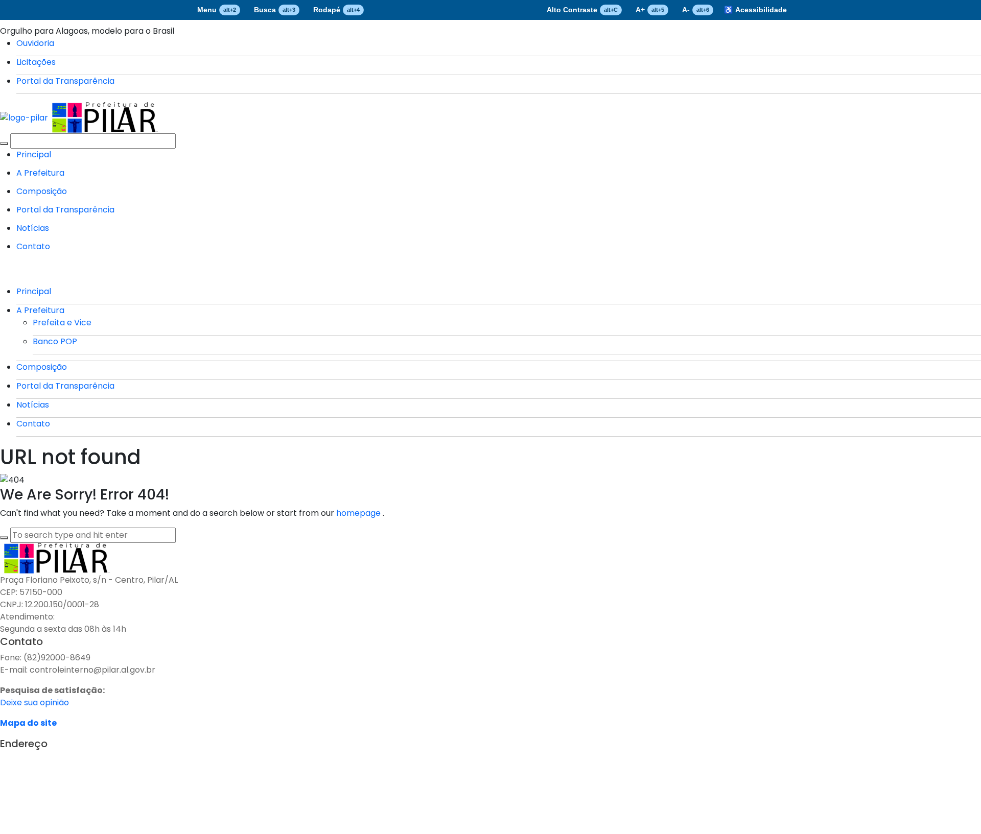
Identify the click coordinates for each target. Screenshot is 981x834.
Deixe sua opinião (34, 702)
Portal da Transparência (65, 81)
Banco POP (55, 341)
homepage (359, 513)
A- (695, 10)
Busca (274, 10)
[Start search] (4, 143)
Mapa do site (28, 723)
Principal (33, 154)
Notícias (32, 228)
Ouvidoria (35, 43)
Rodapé (336, 10)
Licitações (36, 62)
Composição (41, 191)
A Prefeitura (40, 173)
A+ (650, 10)
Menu (216, 10)
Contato (33, 246)
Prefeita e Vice (62, 322)
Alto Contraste (582, 10)
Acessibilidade (755, 10)
